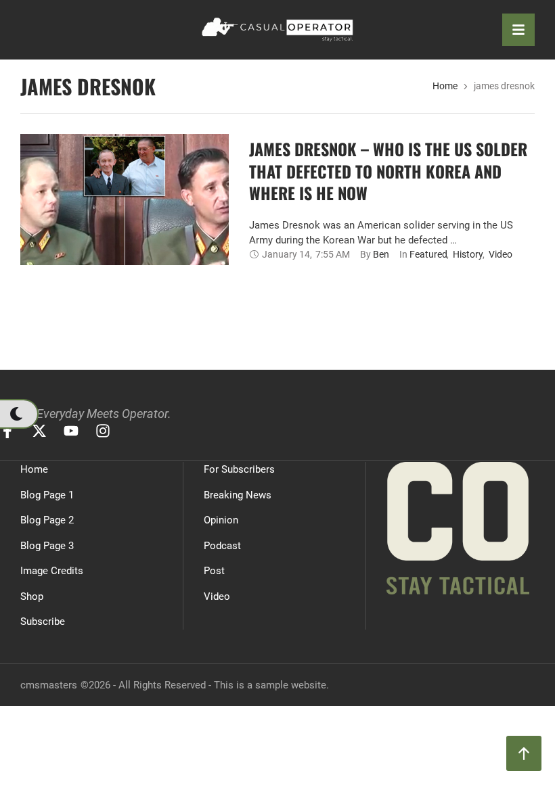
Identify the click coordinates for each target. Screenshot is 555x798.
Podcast (222, 546)
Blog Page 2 (47, 520)
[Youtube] (71, 430)
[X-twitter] (39, 430)
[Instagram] (102, 430)
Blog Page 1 (47, 495)
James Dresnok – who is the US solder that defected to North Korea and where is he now (388, 171)
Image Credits (51, 571)
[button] (18, 413)
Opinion (221, 520)
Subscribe (42, 621)
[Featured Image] (124, 235)
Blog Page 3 (47, 546)
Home (445, 85)
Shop (31, 596)
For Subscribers (239, 469)
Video (217, 596)
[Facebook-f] (7, 430)
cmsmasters (48, 685)
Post (214, 571)
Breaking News (237, 495)
